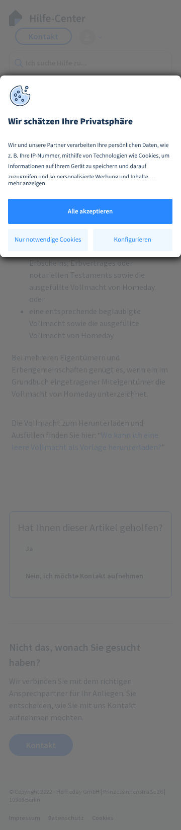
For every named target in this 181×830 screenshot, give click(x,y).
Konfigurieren (132, 239)
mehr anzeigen (26, 183)
